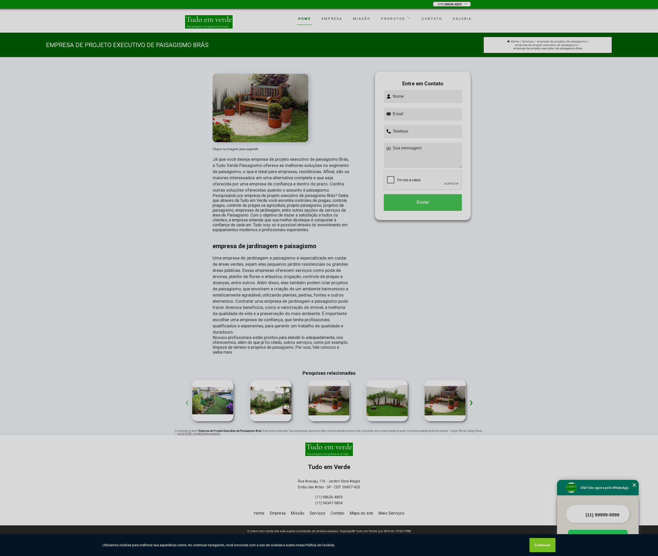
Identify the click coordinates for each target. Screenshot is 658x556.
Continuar (542, 545)
